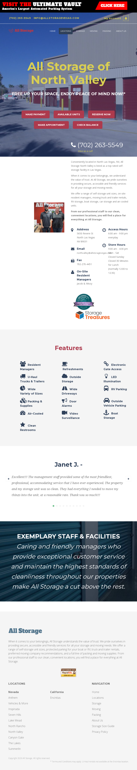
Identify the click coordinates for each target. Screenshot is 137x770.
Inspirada (14, 709)
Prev (8, 479)
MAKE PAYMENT (36, 114)
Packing (96, 715)
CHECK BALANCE (87, 124)
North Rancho (16, 726)
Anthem (13, 698)
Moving (96, 709)
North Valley (15, 732)
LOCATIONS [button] (65, 31)
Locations (98, 698)
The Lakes (14, 743)
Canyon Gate (16, 737)
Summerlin (14, 749)
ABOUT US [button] (121, 31)
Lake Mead (15, 720)
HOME (52, 31)
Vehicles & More (18, 703)
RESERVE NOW (101, 114)
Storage (96, 703)
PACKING (107, 31)
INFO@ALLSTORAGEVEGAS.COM (56, 18)
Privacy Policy (100, 732)
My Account (113, 18)
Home (95, 692)
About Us (97, 720)
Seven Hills (14, 715)
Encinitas (55, 698)
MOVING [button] (94, 31)
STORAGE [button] (80, 31)
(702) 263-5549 (20, 18)
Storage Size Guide (103, 726)
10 (83, 506)
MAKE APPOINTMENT (51, 124)
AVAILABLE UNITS (69, 114)
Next (128, 479)
